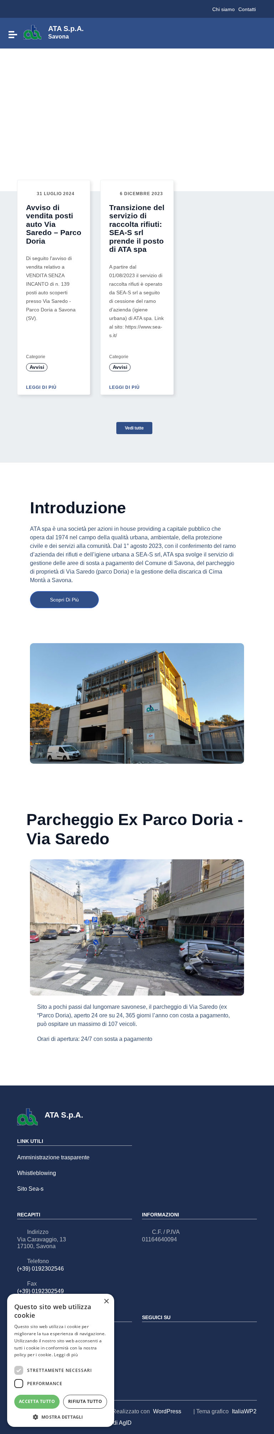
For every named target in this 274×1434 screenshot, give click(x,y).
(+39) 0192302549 (40, 1291)
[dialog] (60, 1360)
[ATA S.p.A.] (32, 32)
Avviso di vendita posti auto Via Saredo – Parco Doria (53, 224)
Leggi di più (42, 387)
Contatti (247, 9)
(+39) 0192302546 (40, 1269)
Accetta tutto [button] (37, 1401)
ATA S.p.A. (66, 32)
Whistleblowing (36, 1173)
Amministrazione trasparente (53, 1157)
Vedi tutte (134, 428)
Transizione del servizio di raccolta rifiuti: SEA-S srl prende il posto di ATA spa (136, 228)
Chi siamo (223, 9)
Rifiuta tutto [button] (85, 1401)
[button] (60, 1416)
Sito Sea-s (30, 1189)
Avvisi (37, 367)
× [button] (106, 1301)
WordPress (167, 1411)
